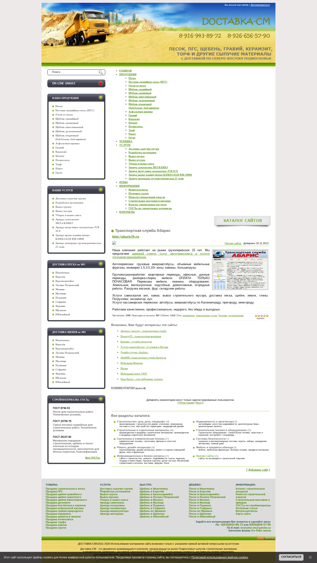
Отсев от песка (64, 114)
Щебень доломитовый (68, 131)
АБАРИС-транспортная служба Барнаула (143, 357)
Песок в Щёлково (200, 513)
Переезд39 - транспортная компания (140, 336)
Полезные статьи (247, 508)
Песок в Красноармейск (204, 494)
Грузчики (222, 315)
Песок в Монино (199, 499)
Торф (58, 164)
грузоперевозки (235, 315)
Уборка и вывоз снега (114, 499)
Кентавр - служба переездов (136, 341)
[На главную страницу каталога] (242, 226)
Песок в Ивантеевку (201, 488)
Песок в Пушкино (200, 505)
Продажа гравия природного (64, 511)
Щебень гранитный (66, 123)
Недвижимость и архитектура (215, 421)
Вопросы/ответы (246, 511)
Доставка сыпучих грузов (116, 488)
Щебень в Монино (151, 499)
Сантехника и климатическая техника (141, 438)
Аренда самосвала (112, 502)
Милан (124, 368)
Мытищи (60, 293)
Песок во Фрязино (200, 511)
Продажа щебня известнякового (66, 499)
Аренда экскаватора (113, 508)
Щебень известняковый (69, 127)
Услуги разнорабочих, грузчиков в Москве (144, 347)
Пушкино (61, 297)
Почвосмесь (62, 160)
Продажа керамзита (58, 513)
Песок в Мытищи (199, 502)
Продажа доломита (58, 502)
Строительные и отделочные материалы (143, 430)
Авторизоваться (260, 4)
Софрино (60, 302)
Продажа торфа (56, 522)
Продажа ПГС (54, 491)
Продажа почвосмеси (59, 519)
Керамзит (61, 152)
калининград (189, 315)
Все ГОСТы (92, 457)
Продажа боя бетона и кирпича (66, 505)
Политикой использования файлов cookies (219, 557)
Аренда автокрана (111, 513)
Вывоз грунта (108, 494)
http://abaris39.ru (125, 236)
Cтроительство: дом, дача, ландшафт (141, 421)
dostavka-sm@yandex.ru (255, 527)
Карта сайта (243, 513)
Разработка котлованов (115, 491)
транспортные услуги (206, 315)
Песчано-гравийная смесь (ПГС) (74, 110)
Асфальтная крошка (67, 143)
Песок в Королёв (200, 491)
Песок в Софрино (200, 508)
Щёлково (60, 310)
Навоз (59, 168)
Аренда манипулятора (114, 511)
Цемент (59, 156)
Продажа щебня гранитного (63, 497)
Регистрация (186, 402)
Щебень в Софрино (152, 508)
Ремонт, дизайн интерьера (134, 447)
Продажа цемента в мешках (63, 516)
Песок (59, 106)
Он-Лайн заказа (261, 530)
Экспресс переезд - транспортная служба (143, 331)
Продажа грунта (56, 527)
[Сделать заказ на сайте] (76, 86)
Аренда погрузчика (112, 505)
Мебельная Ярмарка (131, 363)
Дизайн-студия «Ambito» (134, 352)
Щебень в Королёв (152, 491)
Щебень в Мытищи (152, 502)
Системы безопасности (211, 438)
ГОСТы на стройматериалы (253, 505)
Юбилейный (62, 314)
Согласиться (291, 556)
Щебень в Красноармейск (156, 494)
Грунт (58, 172)
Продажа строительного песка (65, 488)
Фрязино (60, 306)
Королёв (60, 277)
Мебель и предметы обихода (214, 447)
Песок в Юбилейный (202, 516)
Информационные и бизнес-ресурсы (141, 455)
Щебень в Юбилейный (154, 516)
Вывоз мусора (109, 497)
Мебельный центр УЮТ (133, 373)
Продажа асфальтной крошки (65, 508)
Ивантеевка (62, 272)
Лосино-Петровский (67, 285)
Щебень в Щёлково (152, 513)
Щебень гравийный (66, 119)
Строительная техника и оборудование (221, 430)
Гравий (59, 147)
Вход (199, 402)
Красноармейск (64, 281)
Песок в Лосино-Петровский (207, 497)
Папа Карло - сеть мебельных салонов (141, 379)
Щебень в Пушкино (152, 505)
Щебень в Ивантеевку (154, 488)
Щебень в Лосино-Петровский (159, 497)
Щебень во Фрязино (153, 511)
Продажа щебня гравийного (64, 494)
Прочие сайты (233, 243)
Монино (60, 289)
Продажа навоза (56, 524)
